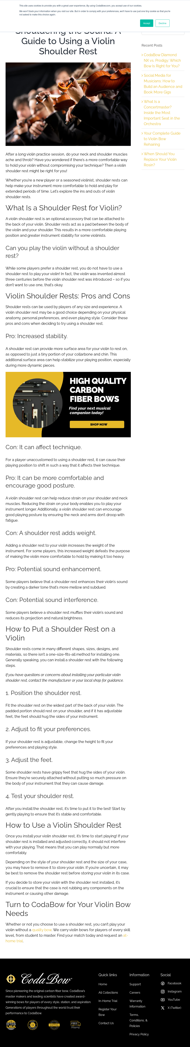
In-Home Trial (108, 1001)
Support (135, 984)
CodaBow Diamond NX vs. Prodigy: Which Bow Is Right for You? (162, 60)
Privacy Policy (139, 1034)
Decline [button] (162, 23)
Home (103, 984)
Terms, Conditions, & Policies (139, 1020)
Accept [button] (146, 23)
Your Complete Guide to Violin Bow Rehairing (162, 139)
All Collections (108, 992)
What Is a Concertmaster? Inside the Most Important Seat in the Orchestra (162, 112)
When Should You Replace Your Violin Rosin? (160, 159)
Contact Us (106, 1023)
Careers (135, 992)
